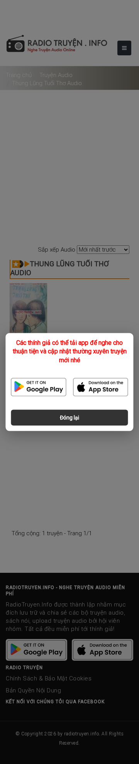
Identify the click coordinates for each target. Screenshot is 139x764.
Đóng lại (69, 417)
